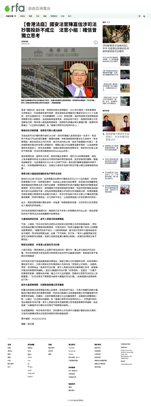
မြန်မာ (30, 354)
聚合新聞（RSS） (75, 357)
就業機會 (97, 351)
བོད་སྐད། (30, 367)
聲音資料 (11, 364)
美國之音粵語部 (99, 364)
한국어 (30, 357)
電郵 (70, 387)
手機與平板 (72, 377)
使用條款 (97, 357)
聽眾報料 (72, 390)
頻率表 (50, 351)
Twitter (71, 354)
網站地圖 (97, 367)
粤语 (29, 351)
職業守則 (97, 348)
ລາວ (29, 360)
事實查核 (53, 16)
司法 (37, 16)
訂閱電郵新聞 (73, 360)
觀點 (45, 16)
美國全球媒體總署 (100, 360)
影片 (69, 16)
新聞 (9, 348)
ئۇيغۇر (30, 370)
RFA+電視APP (73, 370)
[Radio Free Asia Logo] (27, 7)
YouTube (71, 348)
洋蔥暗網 (72, 374)
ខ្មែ (28, 364)
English (30, 376)
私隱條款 (97, 354)
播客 (49, 354)
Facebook (72, 351)
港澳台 (22, 16)
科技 (62, 16)
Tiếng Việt (31, 373)
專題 (30, 16)
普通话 (30, 348)
